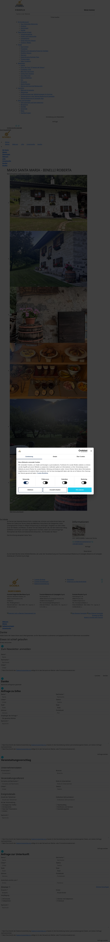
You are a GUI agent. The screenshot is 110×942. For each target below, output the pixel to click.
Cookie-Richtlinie (42, 473)
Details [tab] (55, 456)
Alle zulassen (80, 490)
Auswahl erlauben (55, 490)
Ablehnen (30, 490)
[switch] (45, 482)
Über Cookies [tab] (81, 456)
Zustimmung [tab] (29, 456)
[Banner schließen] (91, 450)
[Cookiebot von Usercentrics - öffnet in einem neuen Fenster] (79, 451)
